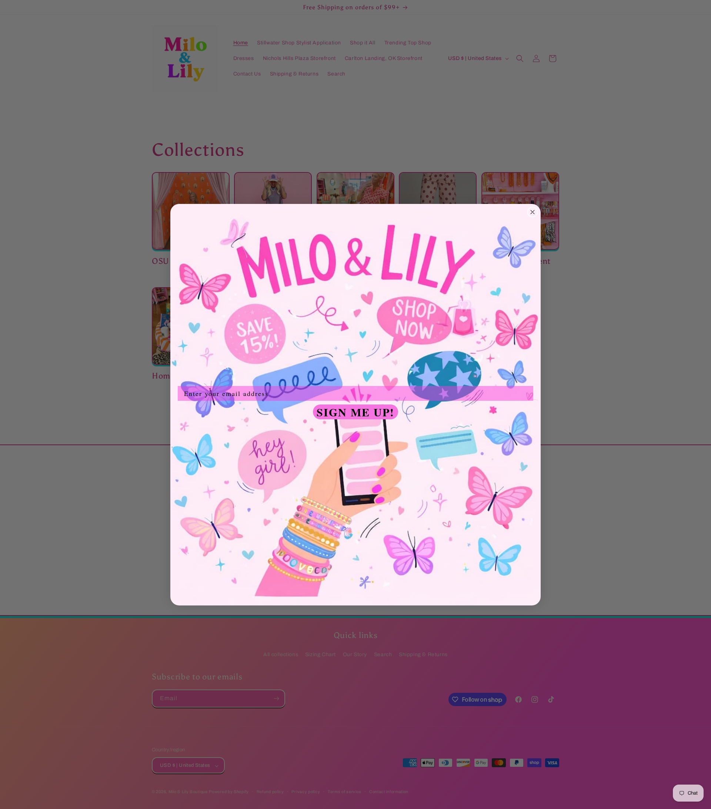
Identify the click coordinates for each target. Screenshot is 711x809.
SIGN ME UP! (355, 411)
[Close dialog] (532, 212)
